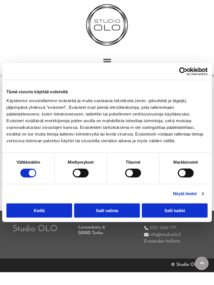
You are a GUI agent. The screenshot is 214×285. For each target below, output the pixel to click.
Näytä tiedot (185, 193)
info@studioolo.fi (165, 234)
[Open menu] (107, 61)
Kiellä (39, 210)
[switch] (81, 173)
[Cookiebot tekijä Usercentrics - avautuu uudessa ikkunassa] (183, 71)
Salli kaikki (174, 210)
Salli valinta (107, 210)
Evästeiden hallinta (162, 241)
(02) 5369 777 (163, 228)
